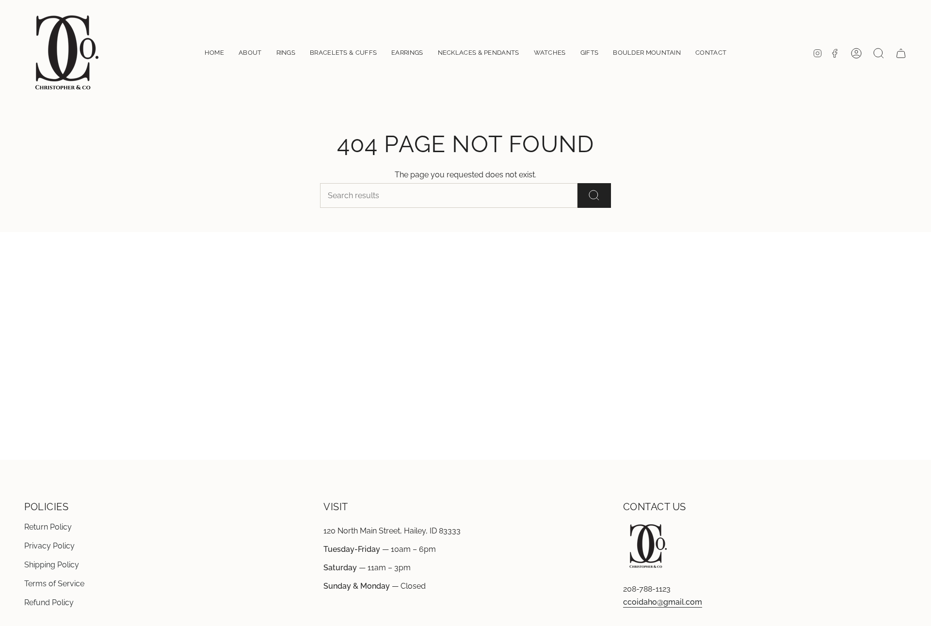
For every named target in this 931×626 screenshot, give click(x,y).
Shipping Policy (51, 564)
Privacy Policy (49, 545)
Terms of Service (54, 583)
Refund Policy (49, 602)
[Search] (594, 195)
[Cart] (901, 53)
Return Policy (48, 527)
